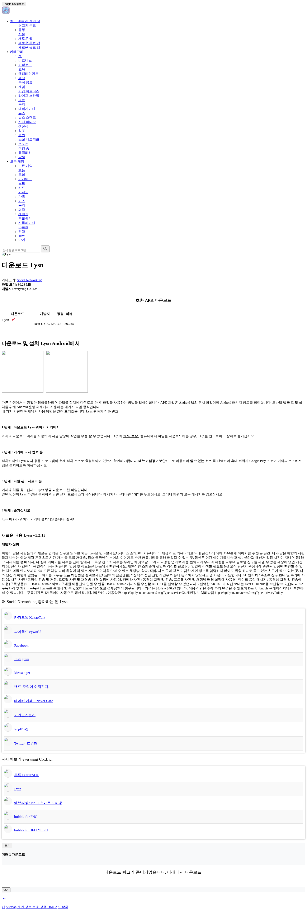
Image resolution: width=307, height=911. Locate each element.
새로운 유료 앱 (29, 47)
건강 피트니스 (28, 91)
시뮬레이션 (26, 223)
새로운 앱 (25, 38)
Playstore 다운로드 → (17, 328)
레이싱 (23, 214)
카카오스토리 (25, 715)
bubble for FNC (25, 817)
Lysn (17, 789)
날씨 (21, 157)
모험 (21, 174)
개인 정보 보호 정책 (32, 907)
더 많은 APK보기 (14, 333)
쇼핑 (21, 135)
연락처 (63, 907)
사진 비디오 (27, 122)
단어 (21, 240)
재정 (21, 78)
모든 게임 (17, 161)
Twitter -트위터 (25, 744)
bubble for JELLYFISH (31, 830)
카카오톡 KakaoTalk (29, 618)
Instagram (21, 659)
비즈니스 (25, 60)
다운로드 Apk (12, 324)
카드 (21, 188)
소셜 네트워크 (28, 139)
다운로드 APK (153, 885)
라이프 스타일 (28, 95)
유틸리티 (25, 152)
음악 (21, 104)
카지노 (23, 192)
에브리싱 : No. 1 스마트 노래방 (38, 803)
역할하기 (25, 218)
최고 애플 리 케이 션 (25, 21)
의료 (21, 100)
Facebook (21, 646)
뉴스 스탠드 (27, 117)
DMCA (52, 907)
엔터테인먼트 (28, 73)
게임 (21, 87)
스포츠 (23, 144)
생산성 (23, 126)
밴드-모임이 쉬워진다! (31, 687)
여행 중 (23, 148)
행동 (21, 170)
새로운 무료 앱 (29, 43)
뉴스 (21, 113)
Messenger (22, 673)
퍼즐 (21, 209)
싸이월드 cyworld (27, 632)
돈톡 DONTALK (26, 775)
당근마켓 (21, 729)
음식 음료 (25, 82)
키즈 (21, 201)
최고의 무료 (27, 25)
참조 (21, 130)
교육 (21, 69)
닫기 (6, 889)
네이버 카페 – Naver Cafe (33, 701)
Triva (21, 236)
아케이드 (25, 179)
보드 (21, 183)
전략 (21, 231)
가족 (21, 196)
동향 (21, 30)
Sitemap (11, 907)
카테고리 (16, 51)
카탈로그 (25, 65)
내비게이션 (26, 109)
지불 (21, 34)
